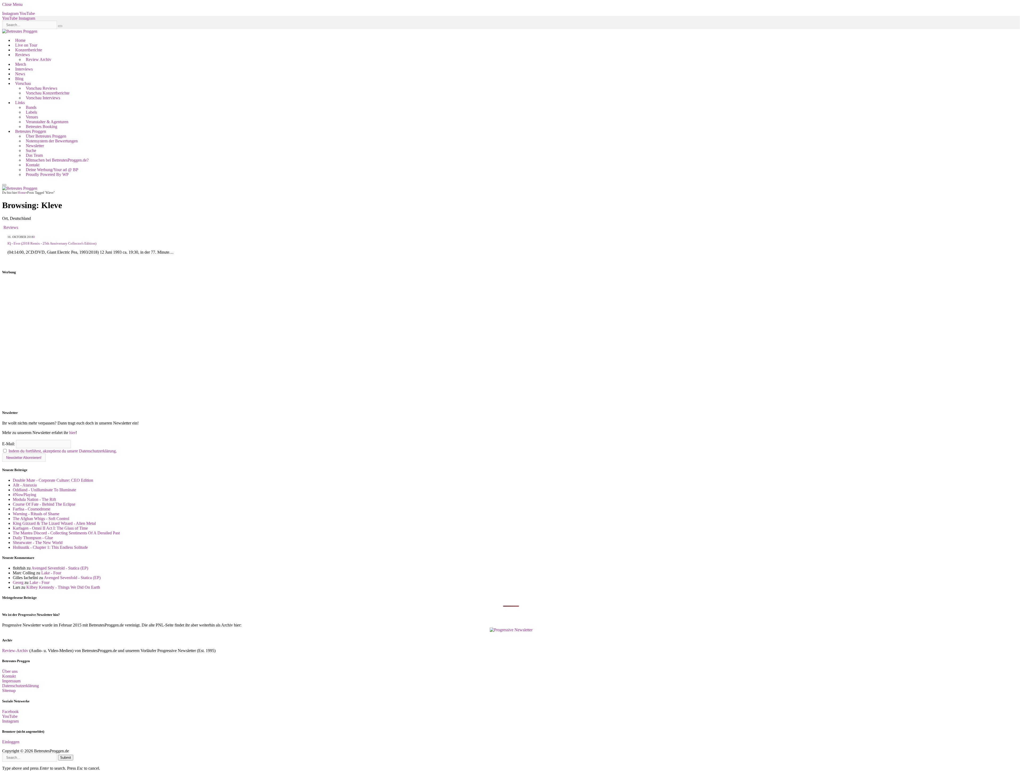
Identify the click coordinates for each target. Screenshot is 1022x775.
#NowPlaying (24, 494)
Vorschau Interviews (43, 98)
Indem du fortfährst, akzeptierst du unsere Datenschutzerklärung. (63, 451)
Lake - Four (51, 573)
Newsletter (35, 145)
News (20, 74)
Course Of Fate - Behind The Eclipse (44, 504)
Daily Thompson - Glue (33, 537)
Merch (20, 64)
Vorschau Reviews (41, 88)
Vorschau (23, 83)
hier (72, 432)
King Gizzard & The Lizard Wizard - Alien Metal (54, 523)
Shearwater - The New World (38, 542)
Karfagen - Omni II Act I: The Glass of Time (50, 528)
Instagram (10, 721)
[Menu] (4, 185)
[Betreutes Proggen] (19, 31)
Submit (65, 758)
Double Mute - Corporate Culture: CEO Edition (53, 480)
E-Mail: (9, 444)
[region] (511, 342)
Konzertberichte (28, 50)
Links (20, 102)
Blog (19, 78)
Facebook (10, 711)
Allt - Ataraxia (25, 485)
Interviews (24, 69)
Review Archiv (38, 59)
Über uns (10, 671)
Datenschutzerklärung (20, 685)
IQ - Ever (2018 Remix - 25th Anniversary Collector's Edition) (51, 243)
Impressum (11, 681)
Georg (18, 582)
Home (20, 40)
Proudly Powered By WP (47, 174)
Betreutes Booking (41, 126)
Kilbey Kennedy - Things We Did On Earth (63, 587)
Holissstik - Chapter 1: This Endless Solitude (50, 547)
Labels (31, 112)
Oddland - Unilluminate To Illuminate (44, 490)
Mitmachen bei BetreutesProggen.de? (57, 160)
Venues (32, 117)
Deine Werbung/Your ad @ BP (52, 169)
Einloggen (10, 742)
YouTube (10, 716)
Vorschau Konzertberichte (47, 93)
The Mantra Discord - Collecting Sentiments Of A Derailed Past (66, 533)
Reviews (22, 54)
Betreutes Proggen (30, 131)
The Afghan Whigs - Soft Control (41, 518)
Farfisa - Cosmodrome (31, 509)
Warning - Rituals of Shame (36, 514)
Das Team (34, 155)
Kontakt (32, 165)
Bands (31, 107)
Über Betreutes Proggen (46, 136)
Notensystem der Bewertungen (52, 141)
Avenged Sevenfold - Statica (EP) (59, 568)
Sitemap (9, 690)
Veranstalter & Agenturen (47, 121)
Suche (31, 150)
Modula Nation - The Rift (34, 499)
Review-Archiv (15, 650)
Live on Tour (26, 45)
